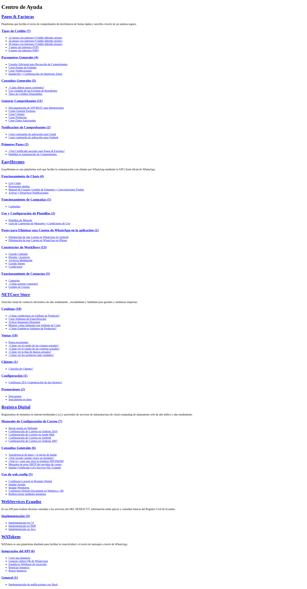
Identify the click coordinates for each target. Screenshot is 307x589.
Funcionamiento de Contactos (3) (25, 274)
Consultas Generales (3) (18, 80)
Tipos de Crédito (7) (16, 31)
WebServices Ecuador (21, 501)
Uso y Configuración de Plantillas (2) (28, 213)
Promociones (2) (13, 389)
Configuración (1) (14, 376)
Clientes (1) (9, 362)
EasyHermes (13, 161)
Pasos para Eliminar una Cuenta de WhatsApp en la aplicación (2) (50, 230)
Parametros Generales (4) (19, 57)
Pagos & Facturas (17, 16)
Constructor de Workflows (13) (24, 247)
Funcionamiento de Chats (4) (22, 176)
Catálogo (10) (11, 309)
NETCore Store (15, 294)
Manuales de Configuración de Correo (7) (31, 421)
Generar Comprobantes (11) (21, 101)
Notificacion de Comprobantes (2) (25, 127)
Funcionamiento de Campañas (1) (26, 199)
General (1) (9, 577)
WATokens (11, 536)
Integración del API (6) (18, 551)
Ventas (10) (9, 335)
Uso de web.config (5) (17, 474)
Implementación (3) (15, 516)
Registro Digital (15, 407)
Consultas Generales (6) (18, 448)
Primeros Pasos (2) (14, 144)
